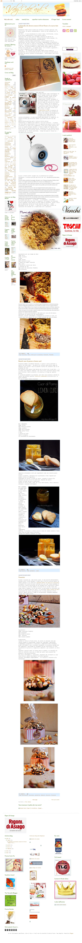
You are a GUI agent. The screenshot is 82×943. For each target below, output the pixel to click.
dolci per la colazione (37, 354)
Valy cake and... (8, 19)
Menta (10, 109)
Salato (11, 120)
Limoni (37, 570)
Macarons (10, 166)
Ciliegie (14, 91)
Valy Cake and (32, 909)
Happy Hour (13, 165)
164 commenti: (22, 353)
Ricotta (10, 117)
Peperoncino (7, 112)
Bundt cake (13, 139)
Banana (6, 87)
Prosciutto (13, 116)
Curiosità (7, 152)
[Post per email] (28, 353)
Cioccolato (24, 354)
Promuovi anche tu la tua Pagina (35, 912)
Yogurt (6, 127)
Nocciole (48, 795)
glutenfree (37, 795)
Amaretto (7, 85)
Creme (8, 148)
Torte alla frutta (10, 183)
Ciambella (7, 142)
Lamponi (6, 100)
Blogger (71, 933)
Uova (13, 125)
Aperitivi (14, 136)
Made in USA (8, 168)
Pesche (10, 113)
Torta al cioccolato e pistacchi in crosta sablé (72, 140)
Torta (6, 182)
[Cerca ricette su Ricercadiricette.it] (35, 867)
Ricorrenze (7, 179)
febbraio (9, 848)
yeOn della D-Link (44, 110)
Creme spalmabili (31, 570)
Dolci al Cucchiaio (10, 158)
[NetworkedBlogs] (70, 47)
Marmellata (8, 104)
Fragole (7, 96)
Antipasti (7, 136)
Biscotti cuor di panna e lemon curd (30, 361)
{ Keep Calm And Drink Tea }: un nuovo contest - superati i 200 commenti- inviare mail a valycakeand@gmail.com (70, 172)
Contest (6, 147)
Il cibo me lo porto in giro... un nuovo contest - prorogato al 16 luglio (73, 187)
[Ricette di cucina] (33, 918)
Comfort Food (8, 146)
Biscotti (24, 570)
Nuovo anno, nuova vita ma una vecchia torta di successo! (72, 180)
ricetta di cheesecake (41, 376)
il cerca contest (66, 19)
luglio (9, 840)
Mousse (14, 169)
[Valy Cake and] (30, 910)
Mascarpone (7, 107)
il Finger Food (55, 19)
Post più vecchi (55, 799)
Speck (13, 122)
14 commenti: (22, 569)
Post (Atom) (28, 801)
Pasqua (6, 171)
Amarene (6, 83)
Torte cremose (12, 185)
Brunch (6, 139)
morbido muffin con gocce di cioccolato (48, 582)
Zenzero (12, 127)
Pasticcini (7, 174)
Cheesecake (10, 141)
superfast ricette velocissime (40, 19)
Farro (14, 93)
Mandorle (43, 795)
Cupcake (7, 151)
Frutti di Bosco (10, 97)
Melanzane (7, 108)
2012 (7, 852)
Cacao (12, 87)
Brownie (12, 138)
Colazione (8, 144)
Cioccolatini (25, 795)
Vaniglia (7, 126)
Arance (12, 86)
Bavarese (10, 137)
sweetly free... (25, 19)
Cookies (14, 147)
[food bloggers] (36, 864)
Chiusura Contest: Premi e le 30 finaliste (73, 157)
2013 (7, 850)
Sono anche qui (69, 49)
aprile (9, 845)
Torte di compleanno (10, 188)
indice (17, 19)
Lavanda (14, 100)
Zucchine (7, 129)
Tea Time (10, 180)
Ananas (6, 86)
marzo (8, 846)
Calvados (6, 88)
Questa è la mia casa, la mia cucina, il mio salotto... (70, 152)
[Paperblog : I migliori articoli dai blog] (33, 850)
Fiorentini (22, 577)
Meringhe (6, 169)
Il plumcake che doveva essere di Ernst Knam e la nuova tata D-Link (73, 164)
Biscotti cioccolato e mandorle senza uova (72, 193)
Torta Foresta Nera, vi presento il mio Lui (73, 146)
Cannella (10, 89)
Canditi (14, 88)
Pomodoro (6, 116)
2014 (7, 838)
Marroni (6, 105)
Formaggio (10, 95)
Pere (15, 112)
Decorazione (7, 153)
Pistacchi (46, 354)
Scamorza (6, 121)
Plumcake (51, 354)
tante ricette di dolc (53, 589)
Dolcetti (7, 156)
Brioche (6, 138)
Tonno (8, 125)
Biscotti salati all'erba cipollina (73, 199)
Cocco (29, 354)
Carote (6, 91)
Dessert (6, 155)
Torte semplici (10, 191)
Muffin (10, 170)
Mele (15, 108)
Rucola (6, 120)
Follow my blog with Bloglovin (37, 835)
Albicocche (7, 82)
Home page (35, 799)
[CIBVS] (35, 855)
